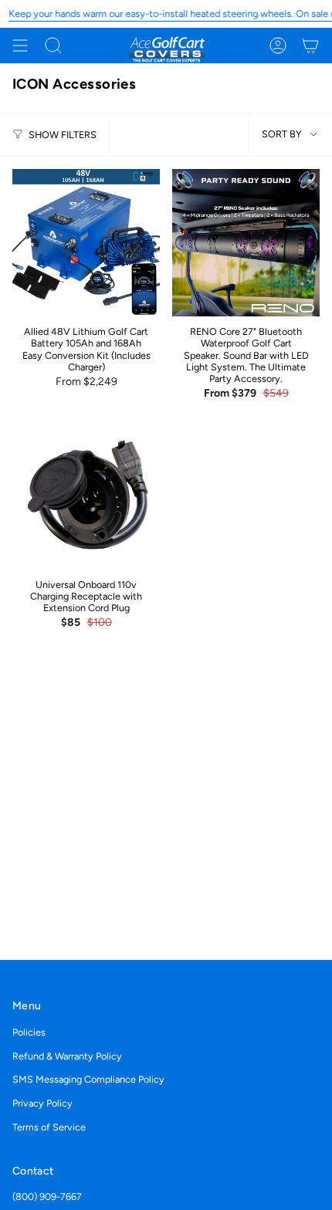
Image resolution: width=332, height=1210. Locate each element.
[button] (53, 45)
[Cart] (310, 45)
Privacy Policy (42, 1103)
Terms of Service (49, 1127)
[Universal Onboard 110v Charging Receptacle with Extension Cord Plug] (86, 496)
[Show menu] (20, 45)
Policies (29, 1032)
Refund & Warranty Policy (67, 1056)
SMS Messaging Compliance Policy (88, 1079)
